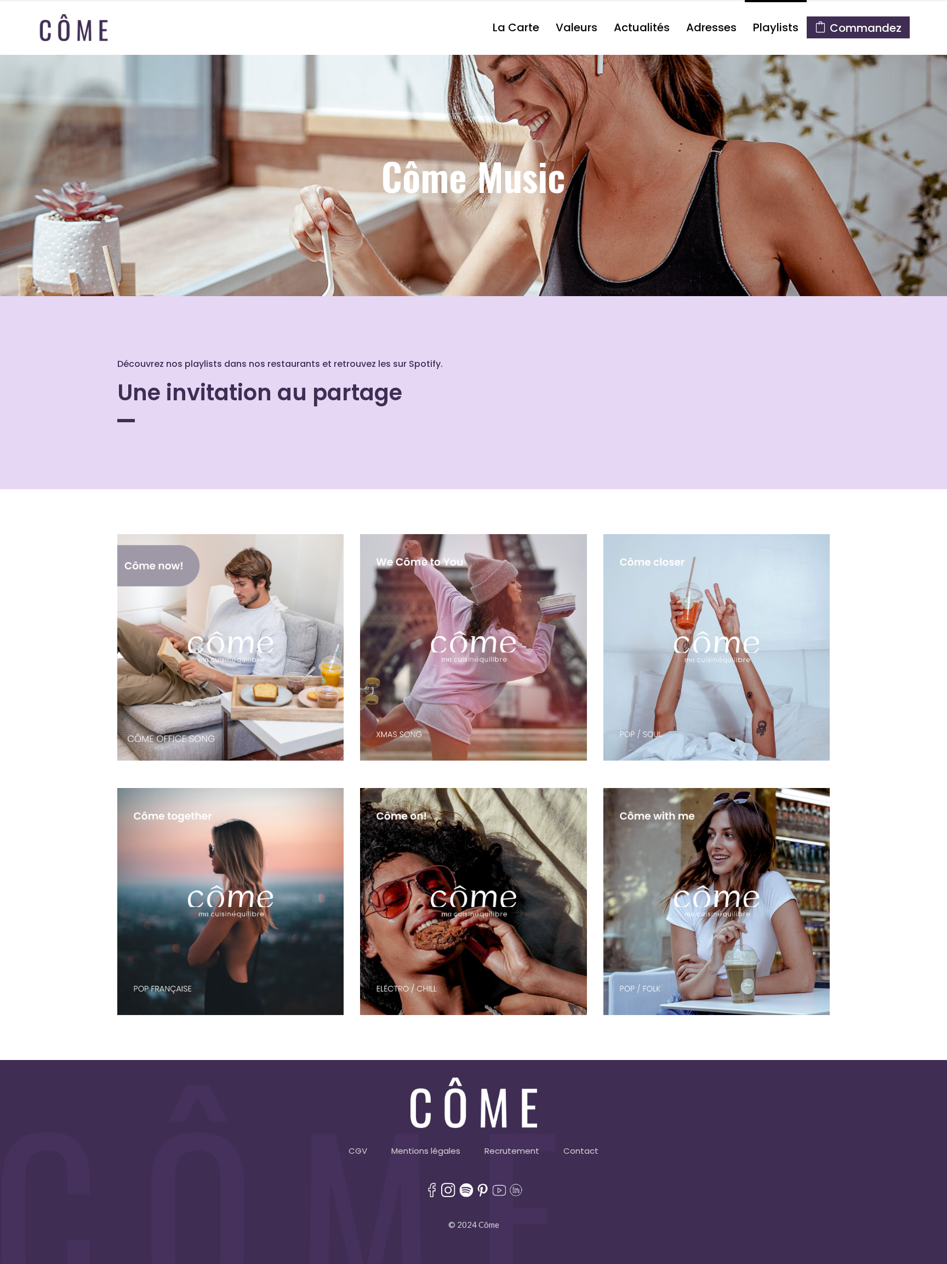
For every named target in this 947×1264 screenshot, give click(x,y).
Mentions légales (425, 1151)
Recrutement (511, 1151)
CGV (358, 1151)
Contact (580, 1151)
